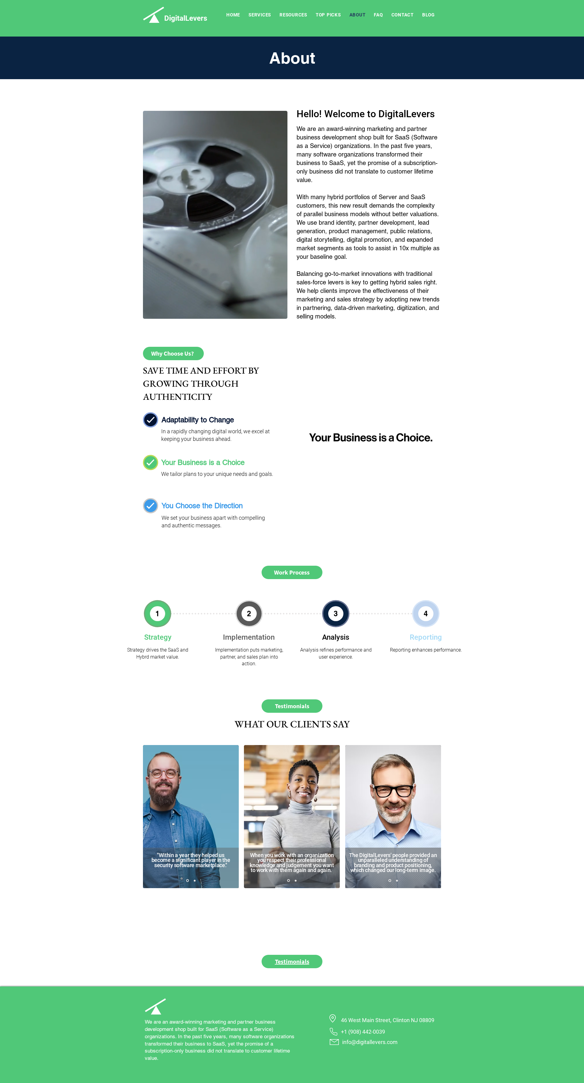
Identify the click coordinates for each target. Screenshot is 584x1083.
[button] (259, 15)
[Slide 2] (195, 880)
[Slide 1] (187, 880)
